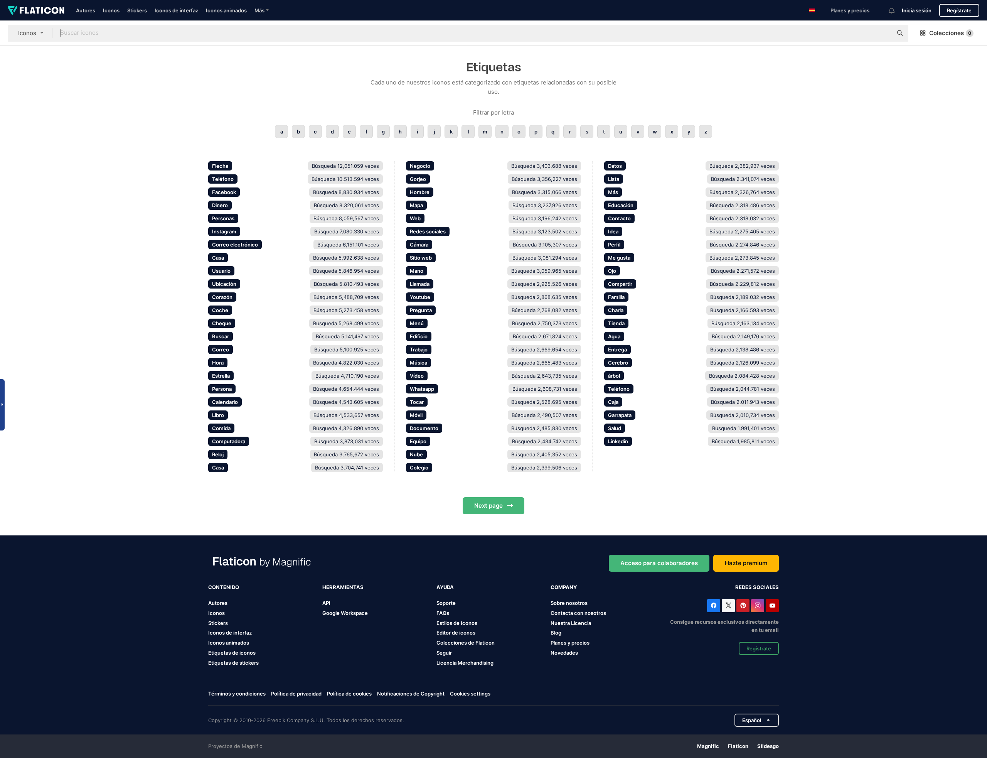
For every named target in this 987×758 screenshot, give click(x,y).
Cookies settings (470, 694)
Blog (556, 633)
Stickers (137, 10)
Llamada (419, 284)
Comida (221, 428)
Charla (615, 310)
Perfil (614, 244)
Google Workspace (345, 613)
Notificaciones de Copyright (411, 693)
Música (418, 363)
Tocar (417, 402)
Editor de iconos (455, 633)
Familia (616, 297)
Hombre (419, 192)
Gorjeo (418, 179)
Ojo (612, 271)
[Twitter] (728, 605)
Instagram (224, 231)
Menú (417, 323)
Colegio (419, 467)
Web (415, 218)
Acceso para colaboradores (659, 563)
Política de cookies (349, 693)
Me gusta (619, 258)
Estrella (221, 376)
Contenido (223, 587)
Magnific (708, 746)
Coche (220, 310)
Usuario (221, 271)
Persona (222, 389)
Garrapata (620, 415)
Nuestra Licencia (571, 623)
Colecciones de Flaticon (465, 643)
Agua (614, 336)
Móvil (416, 415)
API (326, 603)
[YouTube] (772, 605)
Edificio (419, 336)
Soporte (446, 603)
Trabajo (419, 349)
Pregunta (421, 310)
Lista (613, 179)
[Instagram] (757, 605)
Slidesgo (768, 746)
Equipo (418, 441)
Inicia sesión (916, 10)
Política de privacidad (296, 693)
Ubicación (224, 284)
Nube (416, 454)
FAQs (442, 613)
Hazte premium (746, 563)
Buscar (220, 336)
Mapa (416, 205)
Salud (614, 428)
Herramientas (343, 587)
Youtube (420, 297)
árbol (614, 376)
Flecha (220, 166)
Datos (615, 166)
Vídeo (417, 376)
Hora (218, 363)
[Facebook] (713, 605)
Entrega (617, 349)
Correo (220, 349)
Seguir (444, 653)
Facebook (224, 192)
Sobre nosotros (569, 603)
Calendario (225, 402)
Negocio (420, 166)
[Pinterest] (743, 605)
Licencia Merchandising (465, 663)
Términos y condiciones (237, 693)
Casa (218, 258)
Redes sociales (428, 231)
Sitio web (421, 258)
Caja (613, 402)
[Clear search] (882, 33)
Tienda (616, 323)
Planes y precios (849, 10)
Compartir (620, 284)
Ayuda (445, 587)
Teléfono (223, 179)
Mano (416, 271)
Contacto (619, 218)
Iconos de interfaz (176, 10)
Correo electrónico (235, 244)
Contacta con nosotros (578, 613)
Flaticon (738, 746)
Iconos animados (226, 10)
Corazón (222, 297)
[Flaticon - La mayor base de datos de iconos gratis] (36, 10)
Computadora (228, 441)
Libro (218, 415)
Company (564, 587)
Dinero (220, 205)
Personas (223, 218)
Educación (620, 205)
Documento (424, 428)
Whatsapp (422, 389)
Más (613, 192)
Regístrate (959, 10)
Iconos (111, 10)
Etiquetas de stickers (233, 663)
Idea (613, 231)
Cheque (221, 323)
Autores (85, 10)
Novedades (564, 653)
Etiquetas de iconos (232, 653)
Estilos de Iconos (456, 623)
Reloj (218, 454)
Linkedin (618, 441)
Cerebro (618, 363)
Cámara (419, 244)
